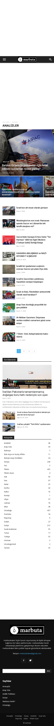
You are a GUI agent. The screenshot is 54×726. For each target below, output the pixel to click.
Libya (6, 499)
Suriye (6, 525)
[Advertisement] (27, 28)
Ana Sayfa (6, 122)
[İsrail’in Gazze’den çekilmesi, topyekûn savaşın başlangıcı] (9, 282)
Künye (5, 697)
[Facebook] (23, 660)
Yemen (7, 548)
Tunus (6, 533)
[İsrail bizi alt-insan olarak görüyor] (9, 210)
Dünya (6, 462)
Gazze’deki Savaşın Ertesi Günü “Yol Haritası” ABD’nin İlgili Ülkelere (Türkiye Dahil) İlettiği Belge (33, 240)
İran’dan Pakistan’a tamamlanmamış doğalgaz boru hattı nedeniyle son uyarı (25, 393)
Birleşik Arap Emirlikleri (13, 458)
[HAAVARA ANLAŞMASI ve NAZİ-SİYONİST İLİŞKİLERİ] (9, 256)
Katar (6, 484)
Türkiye (7, 536)
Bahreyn (7, 450)
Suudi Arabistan (10, 529)
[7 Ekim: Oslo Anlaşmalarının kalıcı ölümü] (9, 337)
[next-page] (34, 351)
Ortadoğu (8, 510)
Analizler (6, 162)
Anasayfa (6, 686)
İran (5, 480)
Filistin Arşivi (9, 473)
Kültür (6, 491)
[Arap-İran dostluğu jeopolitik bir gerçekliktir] (9, 307)
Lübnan (7, 503)
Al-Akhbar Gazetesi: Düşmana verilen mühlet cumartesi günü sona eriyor (33, 320)
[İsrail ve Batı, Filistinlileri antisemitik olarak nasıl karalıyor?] (9, 295)
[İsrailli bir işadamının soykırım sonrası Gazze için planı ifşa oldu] (9, 269)
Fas (5, 465)
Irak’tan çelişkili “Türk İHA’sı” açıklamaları (34, 424)
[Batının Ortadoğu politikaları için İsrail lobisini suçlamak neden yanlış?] (27, 152)
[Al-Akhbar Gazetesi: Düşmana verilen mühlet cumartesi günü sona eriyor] (9, 320)
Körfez (6, 488)
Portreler (7, 514)
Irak (5, 477)
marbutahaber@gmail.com (30, 653)
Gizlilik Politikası (9, 694)
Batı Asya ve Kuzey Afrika (11, 387)
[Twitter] (30, 660)
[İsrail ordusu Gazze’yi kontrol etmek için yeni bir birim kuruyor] (9, 415)
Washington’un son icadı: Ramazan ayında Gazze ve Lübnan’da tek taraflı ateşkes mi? (32, 223)
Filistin (6, 469)
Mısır (6, 506)
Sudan (6, 521)
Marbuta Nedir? (9, 701)
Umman (7, 540)
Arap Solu (8, 447)
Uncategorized (10, 544)
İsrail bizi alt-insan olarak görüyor (32, 207)
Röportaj (7, 518)
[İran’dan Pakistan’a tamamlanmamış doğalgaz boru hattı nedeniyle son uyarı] (27, 377)
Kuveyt (7, 495)
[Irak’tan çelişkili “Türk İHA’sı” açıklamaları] (9, 427)
